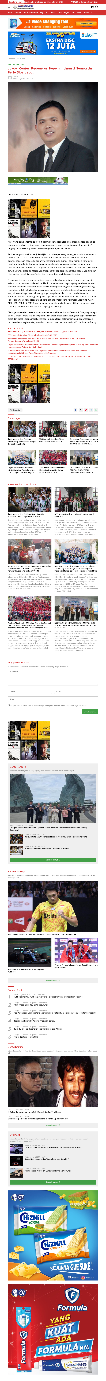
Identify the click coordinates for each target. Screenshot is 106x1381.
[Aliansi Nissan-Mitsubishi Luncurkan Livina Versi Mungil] (16, 1173)
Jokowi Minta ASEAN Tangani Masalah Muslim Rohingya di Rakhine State (56, 837)
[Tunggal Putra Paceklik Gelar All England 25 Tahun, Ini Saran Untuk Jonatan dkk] (53, 906)
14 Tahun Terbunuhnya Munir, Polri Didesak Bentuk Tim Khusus (34, 1112)
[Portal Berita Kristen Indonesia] (23, 7)
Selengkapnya (52, 860)
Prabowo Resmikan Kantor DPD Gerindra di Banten (47, 848)
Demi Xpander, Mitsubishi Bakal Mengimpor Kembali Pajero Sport (53, 1147)
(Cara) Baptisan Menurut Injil (26, 1037)
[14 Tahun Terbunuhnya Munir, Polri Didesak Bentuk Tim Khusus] (53, 1081)
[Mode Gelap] (92, 7)
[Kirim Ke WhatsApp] (96, 410)
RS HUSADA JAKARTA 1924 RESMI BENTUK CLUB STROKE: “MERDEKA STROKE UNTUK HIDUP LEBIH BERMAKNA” (49, 358)
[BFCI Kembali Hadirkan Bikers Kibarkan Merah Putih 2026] (53, 429)
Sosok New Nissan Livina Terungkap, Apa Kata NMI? (47, 1159)
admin (15, 77)
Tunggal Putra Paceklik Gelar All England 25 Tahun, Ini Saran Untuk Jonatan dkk (42, 934)
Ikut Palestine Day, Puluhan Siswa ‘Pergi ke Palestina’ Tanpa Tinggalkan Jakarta (42, 331)
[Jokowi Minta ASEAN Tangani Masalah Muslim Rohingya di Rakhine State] (16, 839)
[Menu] (9, 7)
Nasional (20, 64)
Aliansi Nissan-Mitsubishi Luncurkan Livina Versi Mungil (48, 1171)
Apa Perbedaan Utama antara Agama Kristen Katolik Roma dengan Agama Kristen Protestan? (55, 1013)
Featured (12, 64)
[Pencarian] (96, 7)
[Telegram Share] (91, 410)
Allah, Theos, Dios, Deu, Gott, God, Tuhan (31, 1005)
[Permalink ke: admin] (10, 77)
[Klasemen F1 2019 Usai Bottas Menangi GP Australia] (29, 952)
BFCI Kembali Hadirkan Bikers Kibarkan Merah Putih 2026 (32, 335)
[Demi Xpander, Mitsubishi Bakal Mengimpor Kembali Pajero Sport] (16, 1149)
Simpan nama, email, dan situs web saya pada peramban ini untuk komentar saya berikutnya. (49, 705)
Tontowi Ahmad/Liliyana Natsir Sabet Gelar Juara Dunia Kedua (76, 966)
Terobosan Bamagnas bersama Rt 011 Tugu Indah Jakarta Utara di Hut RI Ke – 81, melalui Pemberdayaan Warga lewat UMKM (46, 340)
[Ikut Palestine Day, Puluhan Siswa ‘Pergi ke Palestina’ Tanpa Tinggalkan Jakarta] (22, 429)
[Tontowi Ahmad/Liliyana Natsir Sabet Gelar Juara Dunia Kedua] (76, 950)
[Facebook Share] (75, 410)
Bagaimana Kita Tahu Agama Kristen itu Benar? (34, 1021)
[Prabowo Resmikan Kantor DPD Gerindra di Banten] (16, 850)
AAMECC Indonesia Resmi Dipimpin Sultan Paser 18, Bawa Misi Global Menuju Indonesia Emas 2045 (53, 2)
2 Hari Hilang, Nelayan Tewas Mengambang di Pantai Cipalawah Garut (38, 1119)
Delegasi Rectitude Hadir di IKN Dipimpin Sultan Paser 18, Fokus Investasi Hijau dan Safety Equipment (48, 829)
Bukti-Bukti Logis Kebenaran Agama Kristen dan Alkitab (38, 1029)
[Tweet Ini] (81, 410)
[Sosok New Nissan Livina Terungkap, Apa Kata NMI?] (16, 1161)
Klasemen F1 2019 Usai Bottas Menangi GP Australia (26, 970)
